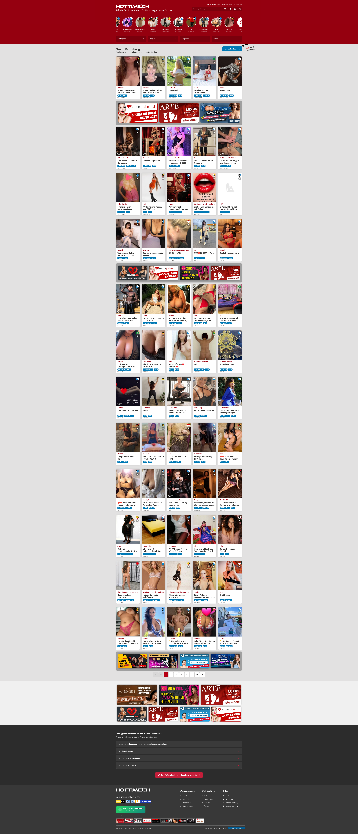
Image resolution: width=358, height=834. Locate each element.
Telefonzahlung (232, 803)
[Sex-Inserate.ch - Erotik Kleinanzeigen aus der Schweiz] (138, 820)
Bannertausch (188, 806)
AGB (205, 796)
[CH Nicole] (147, 22)
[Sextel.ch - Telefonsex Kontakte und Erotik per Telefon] (179, 695)
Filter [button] (215, 39)
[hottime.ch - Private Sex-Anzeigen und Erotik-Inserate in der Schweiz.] (132, 6)
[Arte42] (179, 113)
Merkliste (213, 4)
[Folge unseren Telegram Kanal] (230, 9)
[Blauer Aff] (163, 661)
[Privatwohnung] (185, 22)
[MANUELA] (211, 22)
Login (185, 796)
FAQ (227, 796)
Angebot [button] (185, 39)
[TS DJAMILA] (160, 22)
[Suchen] (225, 9)
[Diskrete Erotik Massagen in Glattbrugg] (137, 695)
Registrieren (227, 4)
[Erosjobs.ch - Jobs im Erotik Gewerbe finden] (163, 273)
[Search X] (191, 820)
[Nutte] (200, 820)
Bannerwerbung (232, 806)
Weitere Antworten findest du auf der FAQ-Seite (178, 775)
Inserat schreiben (232, 49)
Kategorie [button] (122, 39)
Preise (206, 806)
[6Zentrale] (173, 820)
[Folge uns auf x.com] (235, 9)
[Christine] (223, 22)
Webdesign (230, 799)
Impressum (208, 799)
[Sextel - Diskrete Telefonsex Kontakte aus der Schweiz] (194, 273)
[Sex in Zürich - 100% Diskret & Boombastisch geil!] (220, 113)
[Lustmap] (147, 820)
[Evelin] (198, 22)
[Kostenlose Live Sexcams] (132, 661)
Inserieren (187, 803)
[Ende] (202, 674)
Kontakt (207, 803)
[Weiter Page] (197, 674)
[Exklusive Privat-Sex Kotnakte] (132, 273)
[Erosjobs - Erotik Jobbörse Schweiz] (138, 113)
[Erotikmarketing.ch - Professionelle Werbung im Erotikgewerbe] (225, 661)
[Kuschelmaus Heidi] (122, 22)
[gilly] (173, 22)
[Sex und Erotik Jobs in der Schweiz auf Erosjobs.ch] (120, 820)
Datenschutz (208, 828)
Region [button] (152, 39)
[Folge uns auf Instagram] (239, 9)
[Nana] (134, 22)
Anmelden (238, 4)
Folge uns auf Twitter (237, 828)
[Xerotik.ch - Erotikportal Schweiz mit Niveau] (182, 820)
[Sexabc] (155, 820)
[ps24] (164, 820)
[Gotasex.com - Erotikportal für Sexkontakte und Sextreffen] (129, 820)
